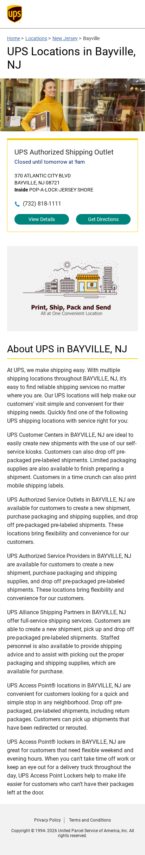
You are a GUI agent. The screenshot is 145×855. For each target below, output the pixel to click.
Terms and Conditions (90, 820)
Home (13, 38)
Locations (36, 38)
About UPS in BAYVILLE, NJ (67, 349)
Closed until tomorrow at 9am (49, 162)
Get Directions (103, 219)
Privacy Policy (47, 820)
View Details (42, 219)
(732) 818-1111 (42, 203)
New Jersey (65, 38)
